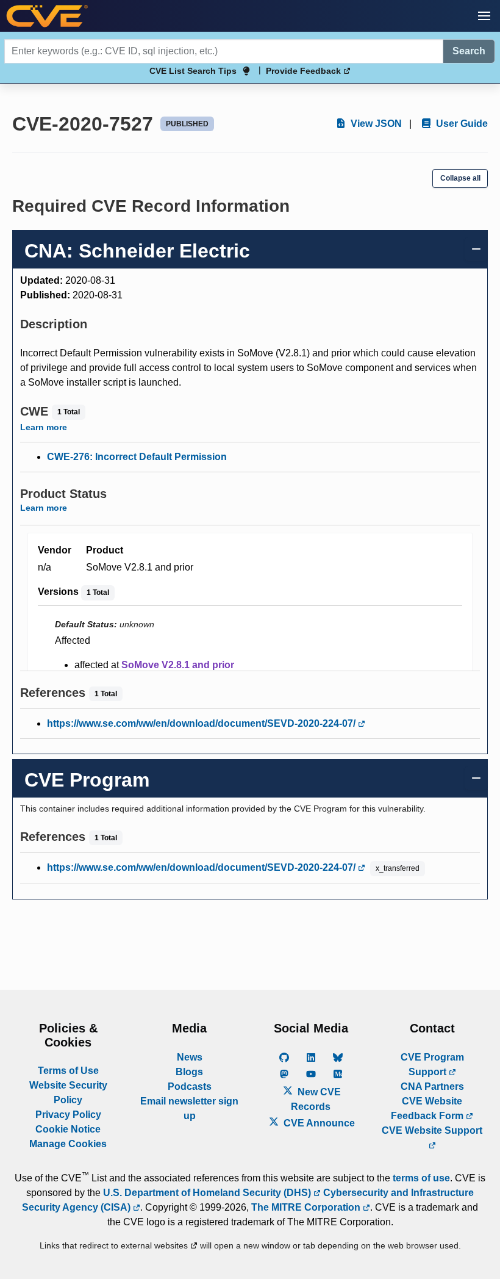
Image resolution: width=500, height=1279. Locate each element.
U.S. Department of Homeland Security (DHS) (208, 1192)
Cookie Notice (68, 1129)
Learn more (43, 427)
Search (468, 51)
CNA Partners (432, 1086)
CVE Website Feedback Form (428, 1108)
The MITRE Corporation (307, 1207)
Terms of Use (68, 1070)
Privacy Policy (68, 1114)
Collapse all (460, 178)
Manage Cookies (68, 1144)
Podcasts (190, 1086)
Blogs (189, 1072)
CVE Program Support (432, 1064)
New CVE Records (316, 1099)
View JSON (375, 123)
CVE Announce (318, 1123)
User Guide (461, 123)
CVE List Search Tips (193, 71)
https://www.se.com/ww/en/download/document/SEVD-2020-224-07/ (202, 723)
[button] (484, 16)
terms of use (421, 1178)
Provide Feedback (304, 71)
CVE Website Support (432, 1130)
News (189, 1057)
